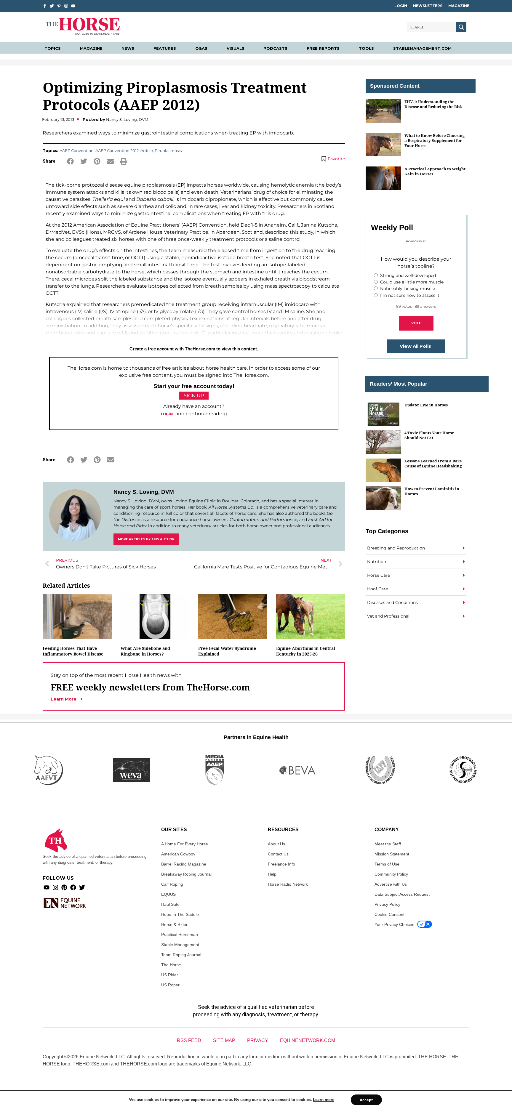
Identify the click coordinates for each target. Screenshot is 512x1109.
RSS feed (189, 1040)
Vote (416, 323)
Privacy (257, 1040)
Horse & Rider (174, 924)
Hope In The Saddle (180, 914)
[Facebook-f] (45, 6)
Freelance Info (281, 864)
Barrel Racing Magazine (183, 864)
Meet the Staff (388, 844)
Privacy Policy (387, 904)
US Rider (169, 974)
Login (400, 6)
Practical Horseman (179, 934)
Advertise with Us (391, 884)
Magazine (458, 6)
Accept (366, 1099)
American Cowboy (178, 854)
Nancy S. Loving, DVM (143, 492)
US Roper (170, 985)
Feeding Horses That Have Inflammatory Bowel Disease (73, 651)
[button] (70, 161)
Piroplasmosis (168, 150)
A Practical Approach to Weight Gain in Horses (434, 171)
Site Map (224, 1040)
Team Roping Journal (181, 954)
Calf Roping (172, 884)
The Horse (171, 964)
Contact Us (278, 854)
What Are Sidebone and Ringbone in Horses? (145, 651)
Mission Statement (392, 854)
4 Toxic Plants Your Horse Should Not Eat (429, 435)
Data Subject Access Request (402, 894)
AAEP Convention (77, 150)
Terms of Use (387, 864)
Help (272, 874)
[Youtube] (46, 887)
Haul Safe (170, 904)
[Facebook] (73, 887)
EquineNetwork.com (307, 1040)
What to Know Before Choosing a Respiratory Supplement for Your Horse (434, 140)
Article (146, 150)
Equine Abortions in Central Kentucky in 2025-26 (305, 651)
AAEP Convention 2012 (117, 150)
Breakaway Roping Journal (186, 874)
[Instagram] (66, 6)
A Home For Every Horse (184, 844)
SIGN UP (194, 395)
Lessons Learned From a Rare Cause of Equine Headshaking (433, 463)
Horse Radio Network (288, 884)
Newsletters (427, 6)
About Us (276, 844)
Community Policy (391, 874)
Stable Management (180, 944)
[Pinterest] (64, 887)
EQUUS (168, 894)
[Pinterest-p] (59, 6)
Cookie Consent (389, 914)
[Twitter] (52, 6)
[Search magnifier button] (461, 27)
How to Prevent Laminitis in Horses (431, 491)
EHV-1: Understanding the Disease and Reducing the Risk (433, 104)
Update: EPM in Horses (426, 405)
